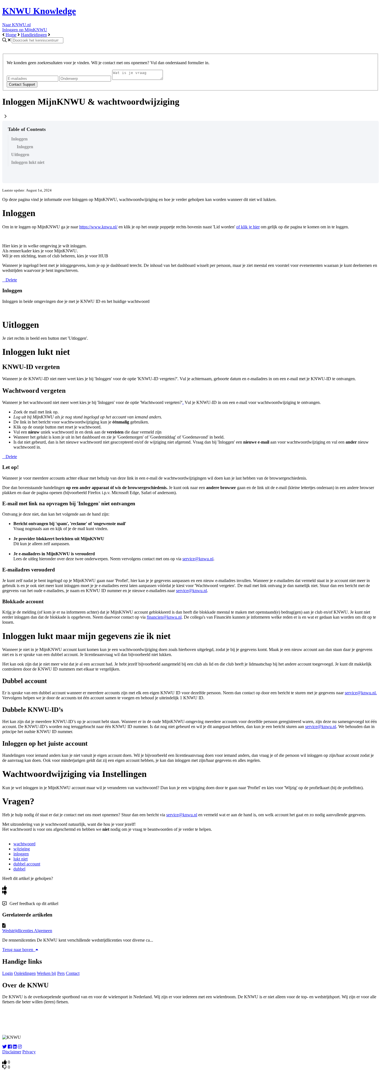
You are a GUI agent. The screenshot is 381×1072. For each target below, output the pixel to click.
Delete (11, 279)
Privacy (29, 1051)
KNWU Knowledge (39, 11)
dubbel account (26, 864)
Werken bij (46, 973)
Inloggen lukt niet (27, 162)
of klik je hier (248, 226)
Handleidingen (34, 34)
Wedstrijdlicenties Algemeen (27, 930)
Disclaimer (11, 1051)
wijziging (21, 848)
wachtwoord (24, 843)
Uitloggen (20, 154)
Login (7, 973)
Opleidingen (25, 973)
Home (11, 34)
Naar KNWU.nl (16, 24)
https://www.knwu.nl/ (98, 226)
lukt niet (20, 858)
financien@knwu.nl (164, 617)
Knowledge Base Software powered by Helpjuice (190, 1019)
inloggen (21, 853)
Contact (72, 973)
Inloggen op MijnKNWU (24, 29)
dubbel (19, 869)
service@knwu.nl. (361, 692)
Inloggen (19, 139)
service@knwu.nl (197, 558)
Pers (61, 973)
